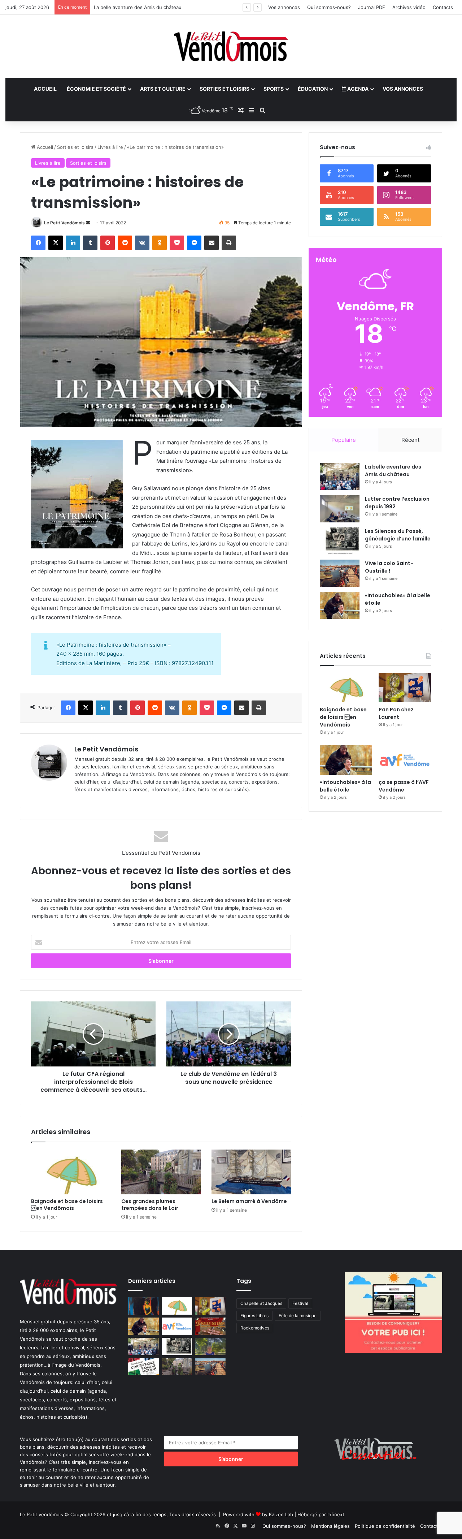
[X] (55, 243)
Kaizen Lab (281, 1514)
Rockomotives (254, 1328)
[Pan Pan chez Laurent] (405, 688)
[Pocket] (177, 243)
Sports (273, 89)
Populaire (343, 439)
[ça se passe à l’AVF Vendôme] (405, 760)
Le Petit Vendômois (64, 222)
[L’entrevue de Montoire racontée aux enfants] (210, 1346)
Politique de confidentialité (385, 1526)
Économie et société (96, 89)
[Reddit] (125, 243)
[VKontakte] (142, 243)
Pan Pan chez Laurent (396, 713)
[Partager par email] (211, 243)
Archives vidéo (409, 7)
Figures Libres (254, 1315)
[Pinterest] (107, 243)
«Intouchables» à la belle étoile (345, 786)
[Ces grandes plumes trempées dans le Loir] (161, 1172)
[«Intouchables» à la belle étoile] (339, 605)
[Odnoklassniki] (159, 243)
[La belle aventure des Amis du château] (339, 476)
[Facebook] (38, 243)
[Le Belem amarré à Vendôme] (251, 1172)
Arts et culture (163, 89)
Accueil (45, 89)
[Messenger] (194, 243)
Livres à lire (110, 147)
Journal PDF (371, 7)
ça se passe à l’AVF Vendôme (404, 786)
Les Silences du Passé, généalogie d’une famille (147, 7)
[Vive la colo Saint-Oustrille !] (339, 573)
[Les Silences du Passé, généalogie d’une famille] (339, 541)
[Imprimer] (229, 243)
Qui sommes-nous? (329, 7)
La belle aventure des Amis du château (393, 470)
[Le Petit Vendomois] (231, 46)
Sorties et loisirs (224, 89)
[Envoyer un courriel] (88, 222)
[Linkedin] (73, 243)
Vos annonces (284, 7)
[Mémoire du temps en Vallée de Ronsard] (210, 1326)
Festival (300, 1303)
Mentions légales (330, 1526)
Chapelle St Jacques (261, 1303)
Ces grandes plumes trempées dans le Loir (149, 1205)
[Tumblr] (90, 243)
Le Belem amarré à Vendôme (249, 1201)
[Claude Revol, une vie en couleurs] (143, 1306)
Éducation (313, 89)
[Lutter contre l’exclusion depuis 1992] (339, 508)
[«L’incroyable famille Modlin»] (143, 1366)
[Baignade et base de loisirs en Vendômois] (70, 1172)
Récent (410, 439)
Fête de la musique (298, 1315)
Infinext (335, 1514)
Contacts (443, 7)
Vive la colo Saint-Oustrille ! (389, 567)
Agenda (357, 89)
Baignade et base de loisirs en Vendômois (67, 1205)
